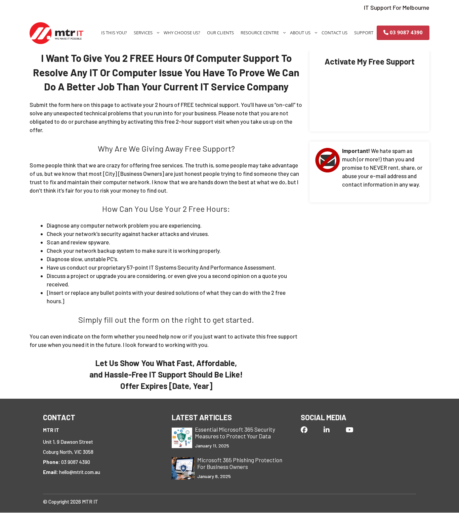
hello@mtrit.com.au (79, 472)
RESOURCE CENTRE (260, 33)
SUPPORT (363, 33)
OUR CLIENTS (220, 33)
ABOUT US (300, 33)
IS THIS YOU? (114, 33)
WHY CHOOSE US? (182, 33)
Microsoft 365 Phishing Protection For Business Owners (239, 463)
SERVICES (143, 33)
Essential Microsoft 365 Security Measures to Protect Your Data (235, 433)
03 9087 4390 (405, 32)
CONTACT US (334, 33)
